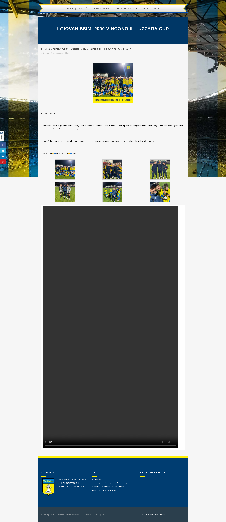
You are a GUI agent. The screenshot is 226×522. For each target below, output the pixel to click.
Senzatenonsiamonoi (101, 487)
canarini (95, 483)
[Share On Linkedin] (3, 156)
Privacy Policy (100, 515)
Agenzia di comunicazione (149, 514)
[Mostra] (2, 141)
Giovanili (46, 53)
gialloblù (104, 483)
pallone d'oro (120, 483)
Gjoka (111, 483)
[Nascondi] (1, 166)
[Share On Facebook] (3, 145)
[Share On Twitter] (3, 150)
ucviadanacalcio (99, 490)
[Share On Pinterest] (3, 161)
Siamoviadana (118, 487)
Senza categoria (56, 53)
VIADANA (112, 490)
